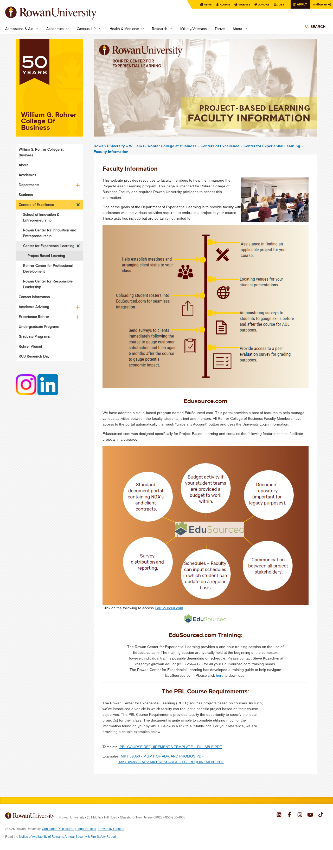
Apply (302, 4)
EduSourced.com (169, 608)
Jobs (281, 4)
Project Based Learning (46, 255)
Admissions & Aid (19, 28)
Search (317, 26)
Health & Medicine (124, 28)
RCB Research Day (34, 356)
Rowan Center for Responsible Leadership (48, 284)
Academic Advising (34, 306)
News (208, 4)
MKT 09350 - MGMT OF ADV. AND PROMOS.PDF (162, 756)
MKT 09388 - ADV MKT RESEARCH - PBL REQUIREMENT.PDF (171, 762)
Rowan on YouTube (310, 815)
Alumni (225, 4)
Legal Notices (86, 829)
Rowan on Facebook (289, 815)
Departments (29, 184)
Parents (244, 4)
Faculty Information (111, 152)
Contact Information (34, 296)
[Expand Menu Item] (78, 183)
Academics (55, 28)
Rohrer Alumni (30, 346)
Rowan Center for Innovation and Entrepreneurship (49, 232)
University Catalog (111, 829)
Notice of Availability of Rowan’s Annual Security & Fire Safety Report (67, 837)
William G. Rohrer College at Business (163, 146)
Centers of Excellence (220, 146)
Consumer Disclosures (58, 829)
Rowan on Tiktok (320, 815)
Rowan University (58, 13)
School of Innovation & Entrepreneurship (41, 217)
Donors (264, 4)
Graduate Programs (34, 336)
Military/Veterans (193, 28)
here (219, 675)
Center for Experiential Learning (272, 146)
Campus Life (87, 28)
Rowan (320, 4)
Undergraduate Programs (39, 326)
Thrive (220, 28)
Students (26, 194)
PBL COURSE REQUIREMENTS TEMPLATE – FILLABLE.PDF (170, 747)
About (237, 28)
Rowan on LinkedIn (279, 815)
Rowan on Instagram (300, 815)
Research (159, 28)
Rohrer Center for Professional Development (48, 268)
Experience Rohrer (34, 316)
